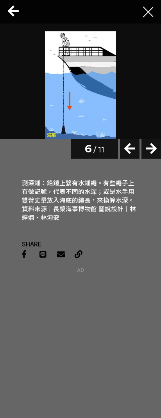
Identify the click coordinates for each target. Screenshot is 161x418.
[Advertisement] (80, 322)
